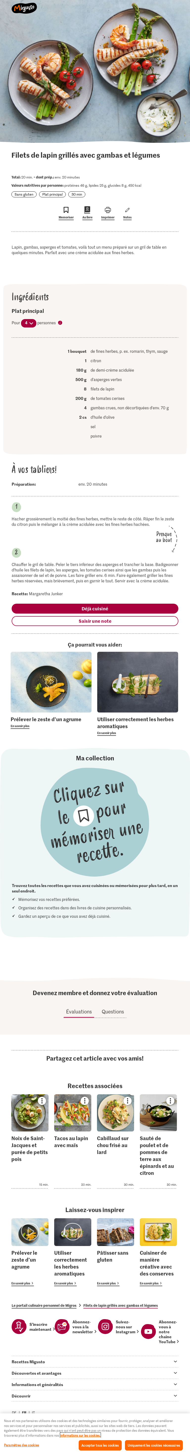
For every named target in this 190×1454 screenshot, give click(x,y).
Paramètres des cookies (21, 1445)
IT (33, 1412)
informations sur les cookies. (80, 1435)
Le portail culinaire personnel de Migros (44, 1305)
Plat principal (52, 194)
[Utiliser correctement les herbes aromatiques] (72, 1252)
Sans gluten (24, 194)
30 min (76, 194)
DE (14, 1412)
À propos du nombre (60, 323)
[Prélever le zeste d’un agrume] (29, 1252)
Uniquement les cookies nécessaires (154, 1445)
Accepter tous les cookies (100, 1445)
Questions (113, 1011)
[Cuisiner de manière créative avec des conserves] (158, 1252)
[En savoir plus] (51, 722)
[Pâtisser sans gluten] (115, 1252)
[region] (95, 1433)
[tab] (95, 1361)
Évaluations (79, 1011)
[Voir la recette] (29, 1141)
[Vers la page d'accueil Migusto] (24, 5)
